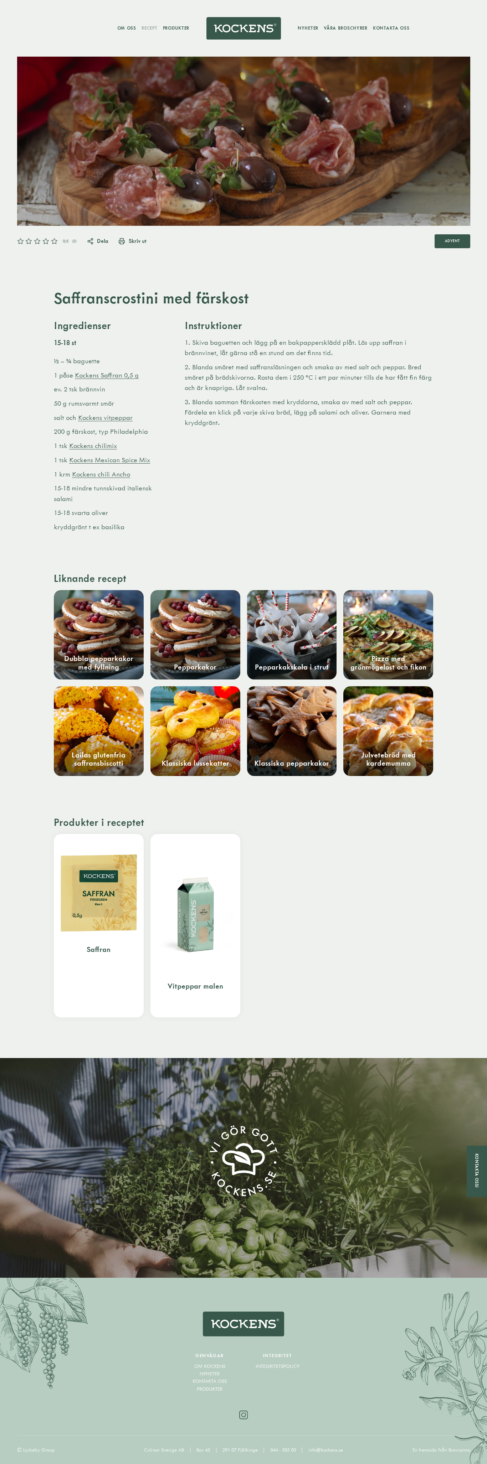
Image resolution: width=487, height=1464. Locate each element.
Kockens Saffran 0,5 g (107, 375)
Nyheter (308, 28)
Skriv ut (137, 240)
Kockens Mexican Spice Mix (109, 459)
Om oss (126, 28)
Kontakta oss (391, 28)
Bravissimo (459, 1450)
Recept (149, 28)
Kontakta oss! (477, 1170)
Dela (102, 240)
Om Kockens (209, 1366)
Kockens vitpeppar (105, 417)
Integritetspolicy (277, 1366)
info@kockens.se (325, 1450)
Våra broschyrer (346, 28)
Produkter (176, 28)
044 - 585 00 (283, 1450)
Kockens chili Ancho (101, 474)
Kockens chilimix (93, 445)
